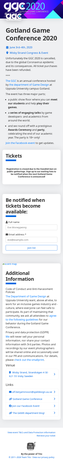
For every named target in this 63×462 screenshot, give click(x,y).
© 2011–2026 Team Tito (20, 457)
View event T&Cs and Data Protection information (31, 432)
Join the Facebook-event (20, 143)
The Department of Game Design (26, 296)
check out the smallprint (29, 360)
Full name (13, 222)
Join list (31, 247)
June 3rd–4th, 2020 (21, 47)
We (8, 336)
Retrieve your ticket (46, 435)
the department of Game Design (29, 84)
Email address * (17, 234)
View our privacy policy (43, 457)
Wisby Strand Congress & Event (29, 53)
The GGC (11, 81)
